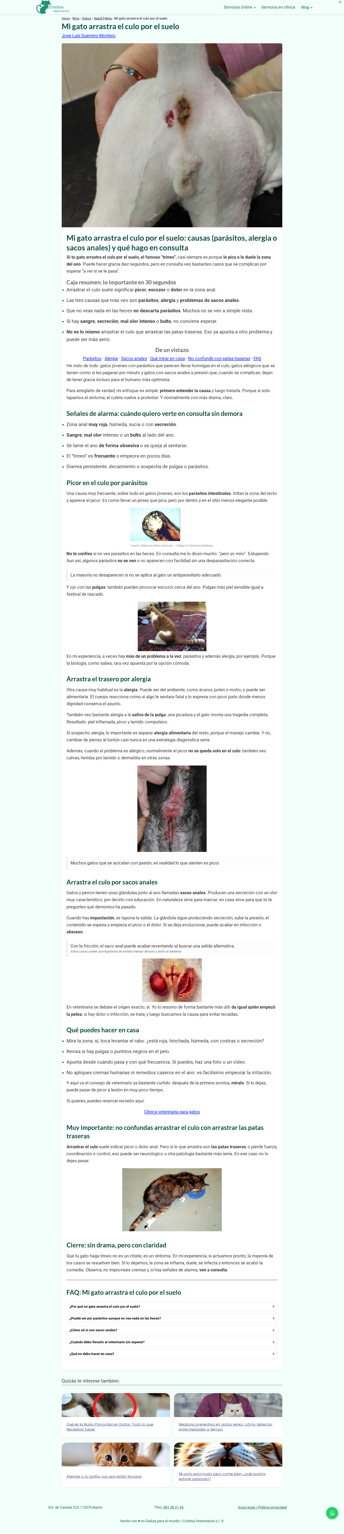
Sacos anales (134, 358)
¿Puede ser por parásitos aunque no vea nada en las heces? (115, 1318)
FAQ (257, 358)
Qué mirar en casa (167, 358)
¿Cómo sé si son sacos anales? (93, 1330)
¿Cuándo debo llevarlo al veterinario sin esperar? (107, 1342)
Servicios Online (238, 7)
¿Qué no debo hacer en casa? (91, 1354)
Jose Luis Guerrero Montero (89, 35)
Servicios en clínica (278, 7)
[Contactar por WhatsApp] (332, 1513)
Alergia (111, 358)
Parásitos (92, 358)
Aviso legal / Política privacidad (262, 1507)
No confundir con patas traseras (219, 358)
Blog (305, 7)
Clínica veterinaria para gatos (172, 1111)
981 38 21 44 (173, 1507)
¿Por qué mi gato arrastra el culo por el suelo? (104, 1306)
